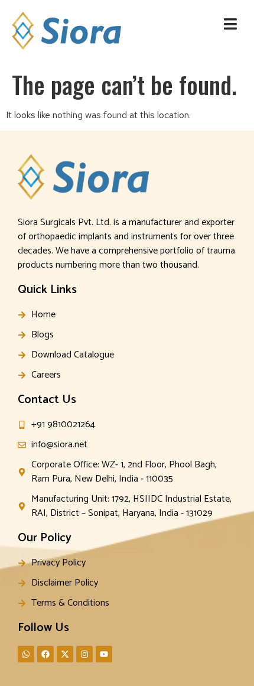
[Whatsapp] (26, 654)
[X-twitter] (65, 654)
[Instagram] (84, 654)
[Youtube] (104, 654)
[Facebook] (45, 654)
